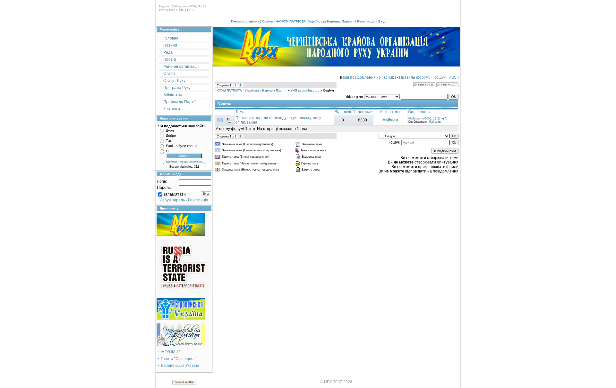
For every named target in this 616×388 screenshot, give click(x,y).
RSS (190, 10)
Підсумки (171, 161)
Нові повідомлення (358, 77)
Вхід (381, 21)
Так (169, 141)
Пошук (439, 77)
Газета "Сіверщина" (179, 359)
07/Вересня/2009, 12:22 (424, 118)
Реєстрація (366, 21)
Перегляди (362, 112)
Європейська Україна (180, 365)
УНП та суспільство (305, 90)
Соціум (328, 90)
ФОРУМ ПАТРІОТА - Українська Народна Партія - (251, 90)
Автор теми (390, 112)
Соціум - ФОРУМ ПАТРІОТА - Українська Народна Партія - (308, 21)
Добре (171, 135)
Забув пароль (172, 200)
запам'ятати (174, 194)
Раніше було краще (181, 146)
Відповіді (343, 112)
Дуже (170, 130)
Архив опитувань (191, 161)
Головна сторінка (245, 21)
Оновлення (418, 112)
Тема (239, 112)
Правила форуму (414, 77)
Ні (167, 151)
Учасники (387, 77)
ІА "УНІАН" (170, 352)
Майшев (390, 120)
